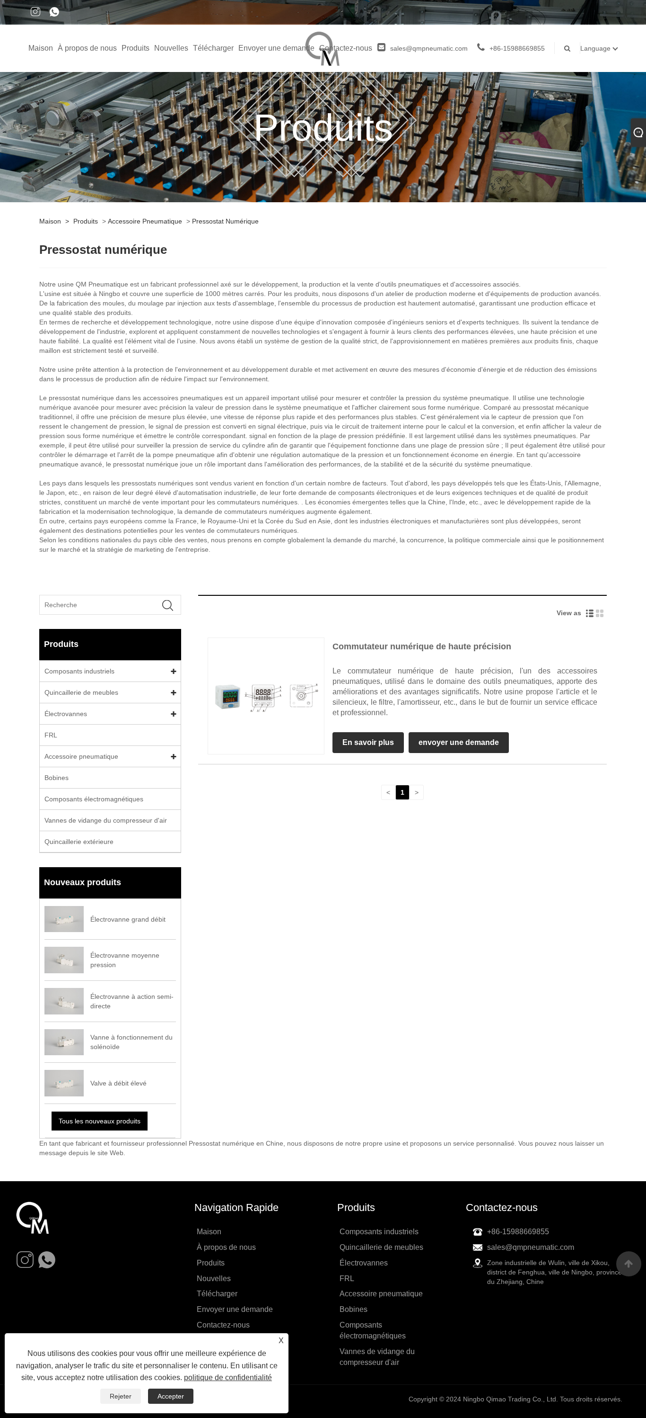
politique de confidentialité (228, 1377)
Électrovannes (65, 714)
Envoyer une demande (276, 48)
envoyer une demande (459, 742)
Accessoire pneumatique (145, 221)
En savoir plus (368, 742)
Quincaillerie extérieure (78, 841)
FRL (50, 735)
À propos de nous (87, 48)
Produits (135, 48)
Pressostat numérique (225, 221)
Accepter (170, 1396)
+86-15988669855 (517, 48)
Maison (40, 48)
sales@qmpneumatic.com (429, 48)
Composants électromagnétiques (93, 799)
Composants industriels (79, 671)
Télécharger (213, 48)
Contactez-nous (345, 48)
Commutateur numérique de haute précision (421, 646)
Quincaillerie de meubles (81, 692)
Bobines (56, 777)
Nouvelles (171, 48)
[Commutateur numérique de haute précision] (266, 695)
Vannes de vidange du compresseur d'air (105, 820)
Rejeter (120, 1396)
